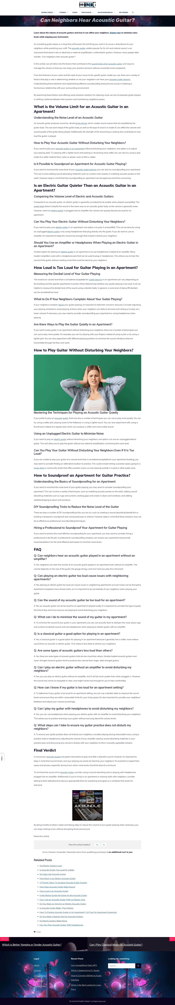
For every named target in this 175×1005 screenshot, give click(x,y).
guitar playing (95, 279)
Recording (123, 12)
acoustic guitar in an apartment (70, 148)
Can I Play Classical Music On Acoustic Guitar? (116, 944)
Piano (75, 12)
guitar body (39, 206)
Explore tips (115, 33)
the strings (82, 123)
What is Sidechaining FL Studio (85, 970)
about (61, 305)
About (36, 965)
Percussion (86, 12)
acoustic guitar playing (119, 79)
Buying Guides (47, 12)
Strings (62, 12)
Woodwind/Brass (105, 12)
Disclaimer (38, 981)
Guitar (38, 932)
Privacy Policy (40, 986)
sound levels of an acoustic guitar (107, 64)
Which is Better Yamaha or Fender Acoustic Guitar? (31, 944)
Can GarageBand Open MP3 (84, 965)
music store (39, 468)
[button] (133, 12)
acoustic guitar (78, 48)
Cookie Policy (40, 975)
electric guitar (57, 210)
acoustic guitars (54, 757)
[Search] (138, 965)
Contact (37, 970)
